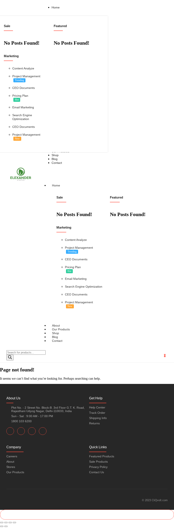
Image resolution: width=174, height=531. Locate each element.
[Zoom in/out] (1, 522)
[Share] (10, 522)
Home (56, 185)
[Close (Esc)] (14, 522)
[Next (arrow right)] (6, 526)
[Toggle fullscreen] (6, 522)
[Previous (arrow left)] (1, 526)
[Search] (10, 357)
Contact (57, 340)
